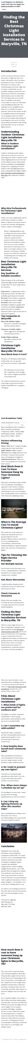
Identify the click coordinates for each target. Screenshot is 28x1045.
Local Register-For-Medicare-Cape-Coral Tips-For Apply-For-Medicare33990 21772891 (13, 4)
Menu (3, 9)
